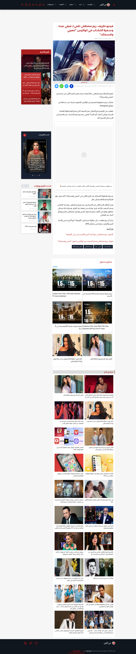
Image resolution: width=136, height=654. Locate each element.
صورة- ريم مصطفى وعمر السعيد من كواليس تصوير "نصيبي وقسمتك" (85, 241)
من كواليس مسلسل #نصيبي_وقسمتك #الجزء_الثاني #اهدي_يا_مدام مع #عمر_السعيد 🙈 (86, 186)
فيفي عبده (98, 246)
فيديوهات (50, 4)
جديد (80, 4)
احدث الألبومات (43, 135)
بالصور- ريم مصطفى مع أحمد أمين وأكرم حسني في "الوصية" (89, 234)
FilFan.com (112, 651)
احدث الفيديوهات (37, 186)
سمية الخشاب (108, 246)
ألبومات (61, 4)
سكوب (71, 4)
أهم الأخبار (44, 52)
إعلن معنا (76, 651)
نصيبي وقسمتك (77, 246)
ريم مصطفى (88, 246)
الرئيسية (90, 4)
